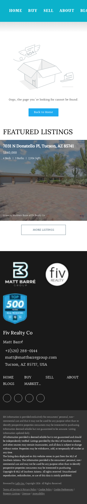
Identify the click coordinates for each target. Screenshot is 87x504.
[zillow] (18, 398)
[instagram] (29, 398)
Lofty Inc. (20, 484)
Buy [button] (32, 11)
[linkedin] (7, 398)
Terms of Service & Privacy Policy (19, 490)
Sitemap (26, 494)
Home (15, 11)
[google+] (40, 398)
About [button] (66, 11)
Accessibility (38, 494)
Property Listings (11, 494)
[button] (9, 378)
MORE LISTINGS (43, 229)
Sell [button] (48, 11)
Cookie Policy (45, 490)
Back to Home (43, 112)
